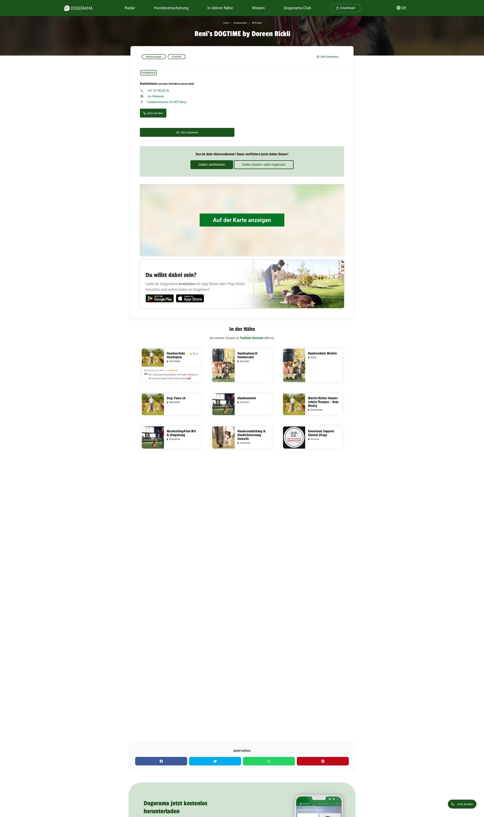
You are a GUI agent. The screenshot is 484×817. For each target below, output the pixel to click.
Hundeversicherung (171, 8)
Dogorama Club (297, 8)
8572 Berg (256, 23)
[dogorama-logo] (78, 8)
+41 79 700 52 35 (158, 90)
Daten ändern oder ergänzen (263, 164)
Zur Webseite (155, 96)
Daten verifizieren (212, 164)
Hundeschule (148, 72)
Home (226, 23)
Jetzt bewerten (329, 56)
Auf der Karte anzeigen (242, 220)
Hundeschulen (240, 23)
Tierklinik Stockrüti (251, 338)
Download (347, 8)
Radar (130, 8)
